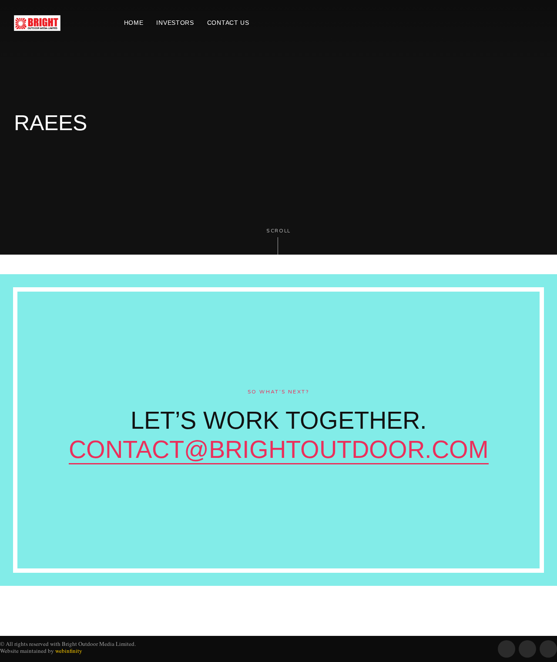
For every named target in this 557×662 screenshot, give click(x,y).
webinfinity (68, 651)
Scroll (278, 231)
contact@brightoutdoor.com (279, 449)
